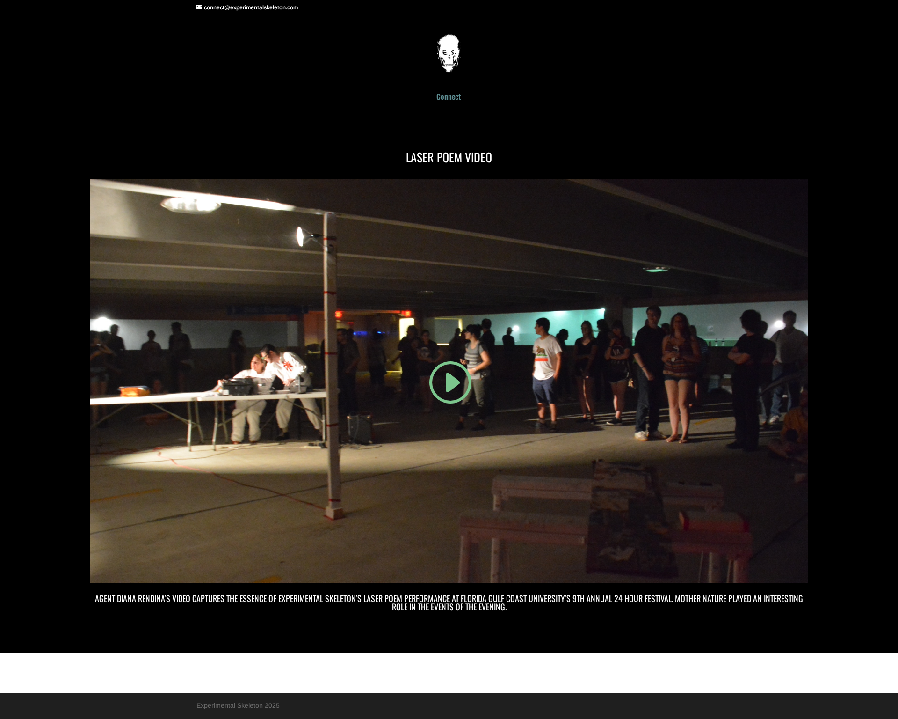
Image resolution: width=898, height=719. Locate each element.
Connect (448, 97)
